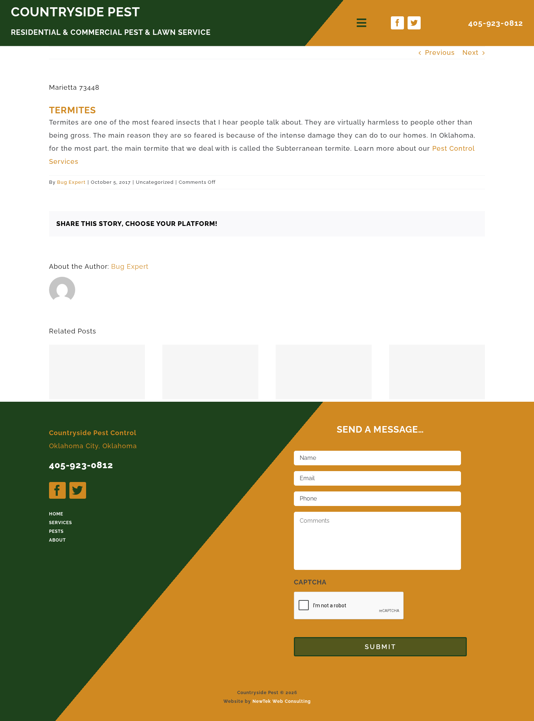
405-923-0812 (495, 23)
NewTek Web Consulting (281, 701)
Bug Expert (71, 182)
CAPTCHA (310, 582)
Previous (440, 52)
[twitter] (414, 22)
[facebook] (397, 22)
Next (470, 52)
